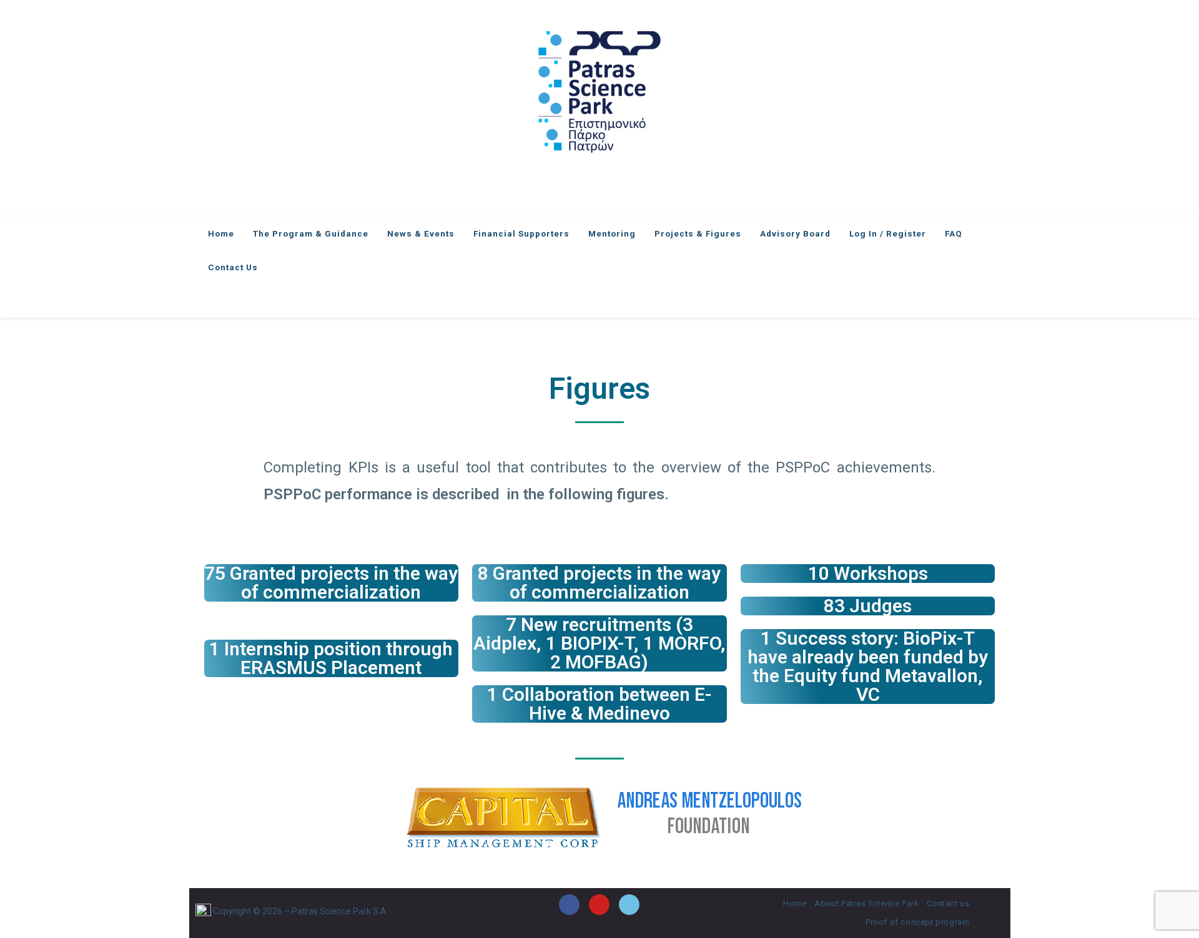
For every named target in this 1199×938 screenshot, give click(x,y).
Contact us (948, 903)
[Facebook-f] (569, 904)
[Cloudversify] (629, 904)
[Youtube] (599, 904)
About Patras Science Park (866, 903)
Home (794, 903)
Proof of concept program (917, 922)
